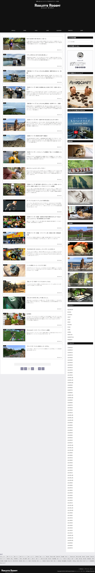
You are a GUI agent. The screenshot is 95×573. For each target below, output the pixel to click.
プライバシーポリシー (89, 569)
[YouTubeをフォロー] (81, 67)
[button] (92, 41)
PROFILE (81, 569)
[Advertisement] (47, 19)
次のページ (32, 364)
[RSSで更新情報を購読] (84, 67)
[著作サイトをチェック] (76, 67)
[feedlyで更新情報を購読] (83, 67)
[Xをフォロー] (77, 67)
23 (39, 368)
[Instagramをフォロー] (79, 67)
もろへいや (80, 60)
